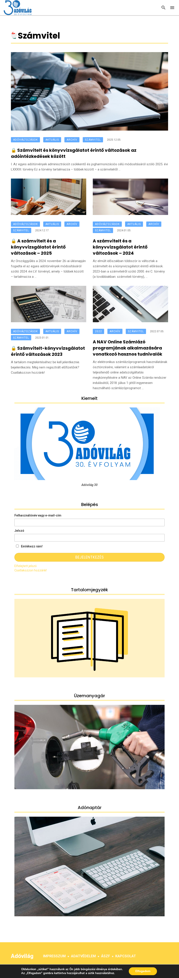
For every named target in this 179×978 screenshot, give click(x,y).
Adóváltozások (25, 139)
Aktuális (52, 139)
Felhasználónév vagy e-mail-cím (37, 515)
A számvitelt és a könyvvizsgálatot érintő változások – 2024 (120, 247)
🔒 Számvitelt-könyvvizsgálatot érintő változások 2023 (48, 351)
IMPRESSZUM (54, 956)
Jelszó (19, 530)
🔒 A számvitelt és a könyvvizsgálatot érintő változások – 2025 (38, 247)
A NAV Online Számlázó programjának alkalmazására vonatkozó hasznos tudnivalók (127, 348)
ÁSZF (105, 956)
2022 (98, 331)
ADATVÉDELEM (83, 956)
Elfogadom (142, 971)
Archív (72, 139)
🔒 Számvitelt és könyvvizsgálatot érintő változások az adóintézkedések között (73, 153)
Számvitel (93, 139)
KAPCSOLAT (125, 956)
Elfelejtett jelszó (25, 566)
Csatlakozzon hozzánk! (30, 570)
